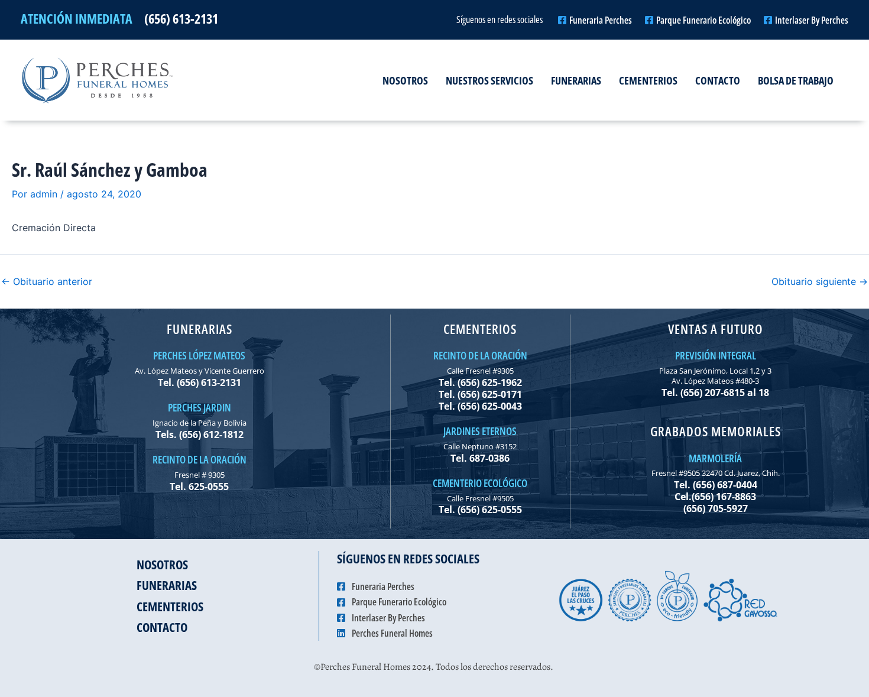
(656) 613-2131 (181, 18)
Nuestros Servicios (489, 80)
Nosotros (405, 80)
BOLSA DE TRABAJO (796, 80)
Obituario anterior (46, 281)
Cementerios (648, 80)
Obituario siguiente (819, 281)
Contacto (717, 80)
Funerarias (576, 80)
